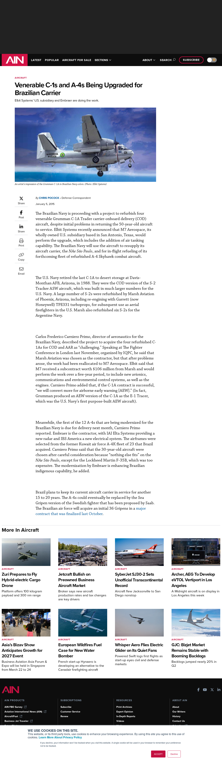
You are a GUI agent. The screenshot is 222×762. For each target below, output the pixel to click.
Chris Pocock (49, 198)
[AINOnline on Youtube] (205, 690)
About (175, 707)
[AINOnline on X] (212, 690)
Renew (64, 716)
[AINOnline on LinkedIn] (218, 690)
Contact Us (178, 721)
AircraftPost (11, 716)
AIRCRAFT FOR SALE (76, 60)
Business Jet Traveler (16, 721)
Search (166, 60)
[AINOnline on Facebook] (198, 690)
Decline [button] (174, 753)
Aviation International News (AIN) (23, 711)
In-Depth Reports (125, 716)
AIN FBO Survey (13, 707)
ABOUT (147, 60)
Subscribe (191, 60)
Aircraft (21, 77)
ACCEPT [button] (158, 753)
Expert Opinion (124, 711)
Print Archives (124, 707)
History (176, 716)
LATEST (36, 60)
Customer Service (70, 711)
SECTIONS (101, 60)
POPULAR (52, 60)
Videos (120, 721)
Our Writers (178, 711)
